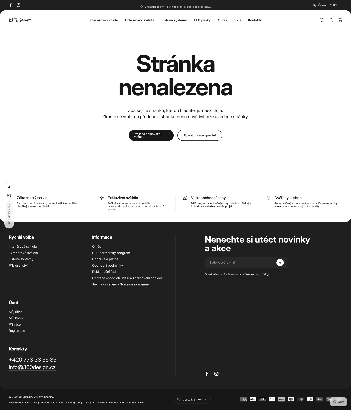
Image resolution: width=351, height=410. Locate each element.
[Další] (220, 5)
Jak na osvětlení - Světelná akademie (120, 284)
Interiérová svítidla (23, 246)
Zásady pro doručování (95, 402)
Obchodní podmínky (107, 265)
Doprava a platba (105, 259)
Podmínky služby (74, 402)
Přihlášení (16, 324)
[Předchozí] (131, 5)
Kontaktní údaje (116, 402)
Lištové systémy (21, 259)
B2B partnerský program (111, 253)
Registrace (17, 331)
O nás (96, 246)
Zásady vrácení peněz (19, 402)
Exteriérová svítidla (23, 253)
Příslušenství (18, 265)
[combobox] (327, 5)
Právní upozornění (136, 402)
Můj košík (16, 318)
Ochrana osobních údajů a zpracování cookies (127, 278)
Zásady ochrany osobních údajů (47, 402)
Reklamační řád (104, 272)
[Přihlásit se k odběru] (280, 262)
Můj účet (15, 312)
